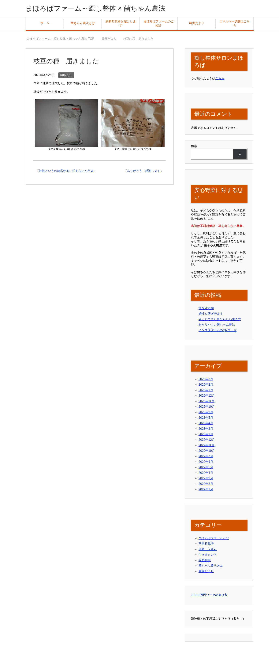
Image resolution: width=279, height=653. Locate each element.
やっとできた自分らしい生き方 (220, 319)
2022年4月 (206, 472)
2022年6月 (206, 461)
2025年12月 (207, 395)
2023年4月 (206, 423)
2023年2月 (206, 428)
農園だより (196, 23)
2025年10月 (207, 406)
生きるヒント (208, 554)
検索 (194, 146)
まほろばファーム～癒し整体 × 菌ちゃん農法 (95, 8)
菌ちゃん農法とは (83, 23)
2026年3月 (206, 379)
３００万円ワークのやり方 (209, 595)
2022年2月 (206, 483)
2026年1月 (206, 390)
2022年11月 (206, 445)
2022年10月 (207, 450)
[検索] (240, 153)
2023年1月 (206, 434)
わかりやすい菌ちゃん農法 (217, 324)
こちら (219, 78)
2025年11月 (206, 401)
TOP (60, 38)
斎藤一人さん (208, 549)
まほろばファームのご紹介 (158, 23)
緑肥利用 (205, 560)
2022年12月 (207, 439)
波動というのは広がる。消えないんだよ (66, 170)
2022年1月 (206, 489)
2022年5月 (206, 467)
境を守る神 (206, 308)
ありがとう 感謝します (143, 170)
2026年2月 (206, 384)
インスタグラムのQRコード (217, 330)
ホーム (44, 23)
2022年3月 (206, 478)
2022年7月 (206, 456)
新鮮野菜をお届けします (121, 23)
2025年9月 (206, 412)
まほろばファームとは (214, 538)
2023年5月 (206, 417)
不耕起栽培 (206, 543)
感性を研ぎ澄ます (211, 313)
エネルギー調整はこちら (234, 23)
